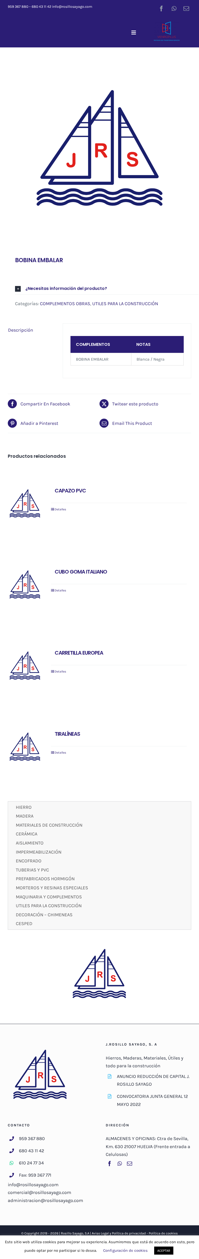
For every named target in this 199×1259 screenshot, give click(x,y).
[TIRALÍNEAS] (25, 747)
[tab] (31, 330)
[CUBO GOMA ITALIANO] (25, 585)
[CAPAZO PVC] (25, 504)
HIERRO (24, 807)
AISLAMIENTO (30, 843)
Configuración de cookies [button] (125, 1250)
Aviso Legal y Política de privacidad (119, 1233)
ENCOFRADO (28, 861)
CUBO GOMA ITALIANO (81, 571)
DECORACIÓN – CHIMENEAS (44, 915)
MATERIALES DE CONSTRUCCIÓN (49, 825)
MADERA (24, 816)
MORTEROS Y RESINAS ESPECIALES (52, 888)
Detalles (60, 509)
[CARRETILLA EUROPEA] (25, 666)
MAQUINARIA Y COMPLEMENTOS (49, 897)
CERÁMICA (26, 834)
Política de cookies (163, 1233)
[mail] (186, 8)
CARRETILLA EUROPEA (79, 652)
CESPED (24, 923)
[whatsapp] (174, 8)
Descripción (20, 330)
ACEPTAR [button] (163, 1251)
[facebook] (161, 8)
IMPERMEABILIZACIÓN (38, 852)
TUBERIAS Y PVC (32, 870)
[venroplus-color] (167, 24)
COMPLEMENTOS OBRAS (65, 303)
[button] (106, 288)
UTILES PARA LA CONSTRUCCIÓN (125, 303)
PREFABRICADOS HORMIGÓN (45, 879)
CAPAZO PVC (70, 490)
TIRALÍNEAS (67, 734)
